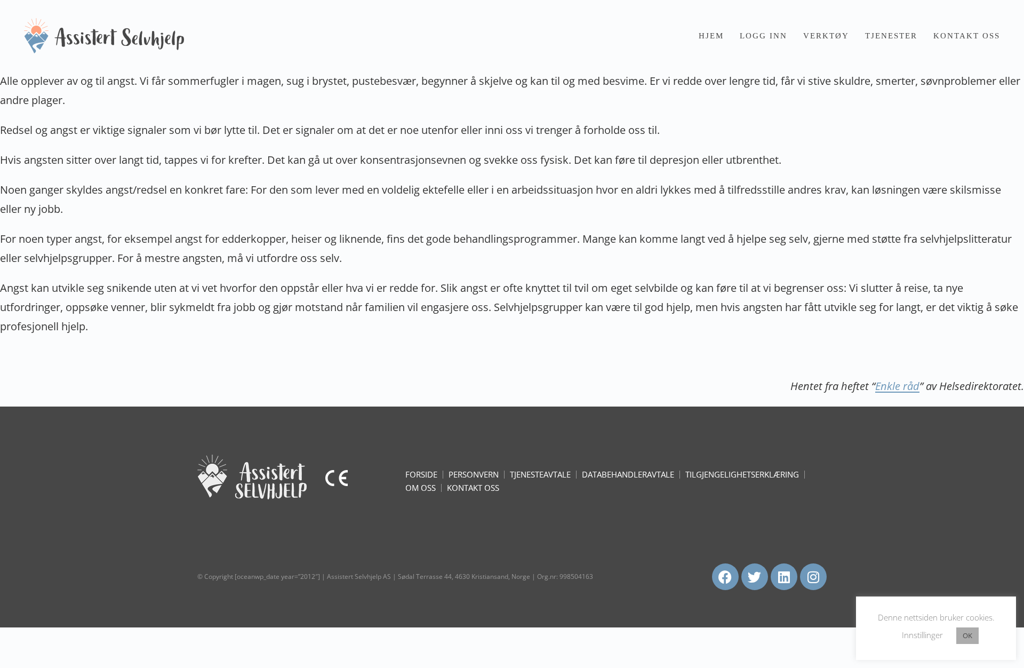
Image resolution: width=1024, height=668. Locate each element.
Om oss (420, 487)
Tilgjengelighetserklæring (742, 474)
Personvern (474, 474)
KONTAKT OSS (473, 487)
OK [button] (967, 635)
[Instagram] (813, 576)
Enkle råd (897, 386)
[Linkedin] (784, 576)
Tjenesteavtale (540, 474)
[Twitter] (754, 576)
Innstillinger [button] (922, 635)
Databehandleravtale (628, 474)
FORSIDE (421, 474)
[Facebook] (725, 576)
